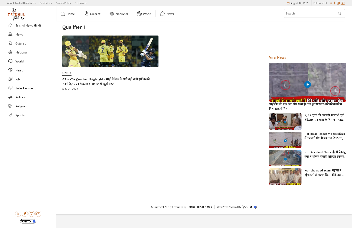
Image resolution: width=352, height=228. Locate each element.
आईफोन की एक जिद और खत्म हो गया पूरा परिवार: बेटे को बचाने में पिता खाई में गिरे (305, 106)
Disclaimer (81, 3)
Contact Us (46, 3)
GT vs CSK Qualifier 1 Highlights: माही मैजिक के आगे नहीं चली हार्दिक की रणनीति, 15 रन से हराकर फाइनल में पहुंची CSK (106, 81)
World (147, 14)
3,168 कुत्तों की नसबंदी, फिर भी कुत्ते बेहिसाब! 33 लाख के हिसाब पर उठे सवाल (324, 117)
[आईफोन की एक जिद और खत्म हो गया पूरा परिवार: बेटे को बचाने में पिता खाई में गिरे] (307, 84)
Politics (20, 97)
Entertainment (25, 88)
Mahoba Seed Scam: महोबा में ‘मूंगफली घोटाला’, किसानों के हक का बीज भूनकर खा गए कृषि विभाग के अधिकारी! (325, 172)
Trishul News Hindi (28, 25)
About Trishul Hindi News (21, 3)
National (122, 14)
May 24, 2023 (70, 89)
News (170, 14)
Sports (20, 115)
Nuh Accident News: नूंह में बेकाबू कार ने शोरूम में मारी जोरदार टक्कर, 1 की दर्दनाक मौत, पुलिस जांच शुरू (325, 154)
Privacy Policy (63, 3)
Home (71, 14)
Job (17, 79)
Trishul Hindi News (199, 207)
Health (19, 70)
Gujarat (95, 14)
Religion (20, 106)
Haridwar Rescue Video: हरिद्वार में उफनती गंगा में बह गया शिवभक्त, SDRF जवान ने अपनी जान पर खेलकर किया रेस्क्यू (325, 136)
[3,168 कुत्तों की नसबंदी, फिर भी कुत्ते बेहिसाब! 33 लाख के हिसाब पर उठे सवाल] (285, 122)
